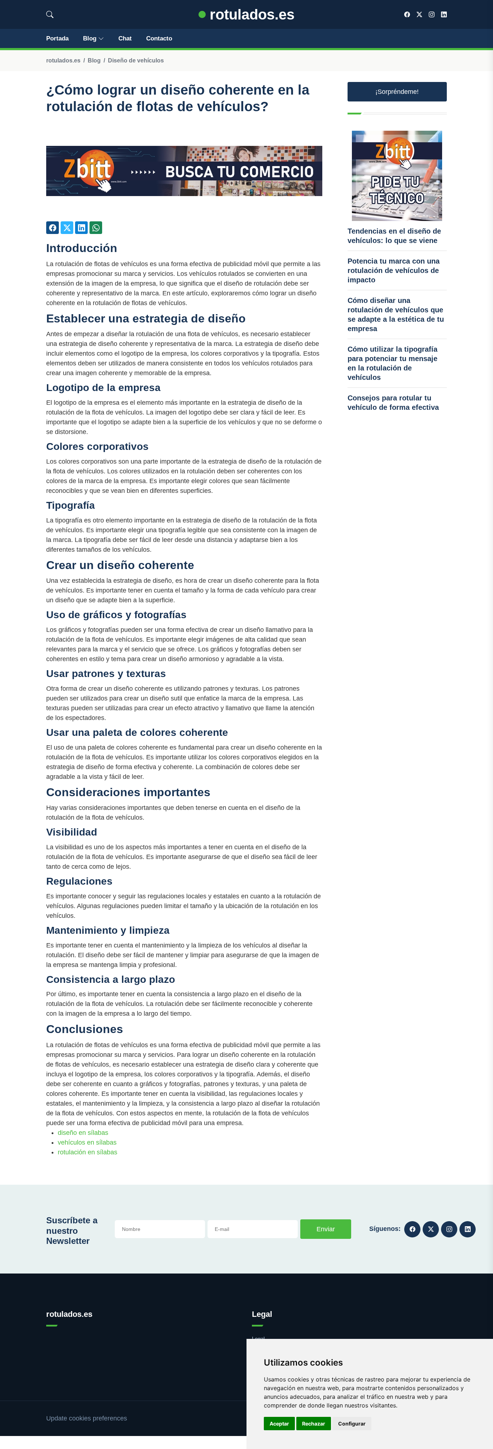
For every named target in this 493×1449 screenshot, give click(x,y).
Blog (89, 38)
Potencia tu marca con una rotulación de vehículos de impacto (394, 270)
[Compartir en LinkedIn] (81, 227)
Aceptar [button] (279, 1423)
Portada (57, 38)
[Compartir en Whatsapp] (96, 227)
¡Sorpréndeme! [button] (397, 91)
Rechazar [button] (313, 1423)
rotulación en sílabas (87, 1152)
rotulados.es (250, 14)
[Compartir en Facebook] (52, 227)
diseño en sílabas (83, 1132)
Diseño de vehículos (136, 60)
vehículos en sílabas (87, 1142)
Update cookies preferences (86, 1418)
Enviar (326, 1229)
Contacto (159, 38)
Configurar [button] (352, 1423)
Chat (125, 38)
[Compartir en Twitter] (67, 227)
